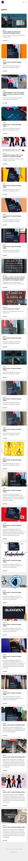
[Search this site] (23, 2)
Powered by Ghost (14, 852)
